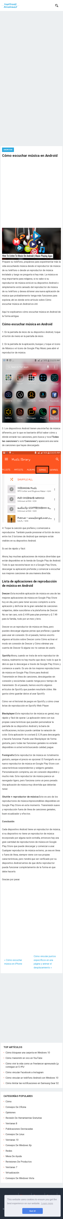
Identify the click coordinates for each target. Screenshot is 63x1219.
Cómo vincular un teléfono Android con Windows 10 (32, 1077)
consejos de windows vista (20, 1178)
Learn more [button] (47, 1203)
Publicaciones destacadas (19, 1129)
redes (9, 1150)
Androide (8, 150)
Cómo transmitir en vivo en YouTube (24, 1058)
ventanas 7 (11, 1167)
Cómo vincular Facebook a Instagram (25, 1072)
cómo (9, 1101)
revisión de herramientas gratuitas (24, 1118)
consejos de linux (15, 1134)
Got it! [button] (32, 1211)
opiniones (11, 1112)
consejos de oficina (16, 1107)
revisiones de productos (19, 1161)
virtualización (12, 1172)
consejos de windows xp (19, 1145)
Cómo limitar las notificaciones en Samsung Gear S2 (32, 1083)
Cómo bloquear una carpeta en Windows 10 (28, 1052)
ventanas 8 (11, 1123)
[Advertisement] (31, 43)
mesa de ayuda (14, 1156)
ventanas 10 (12, 1139)
